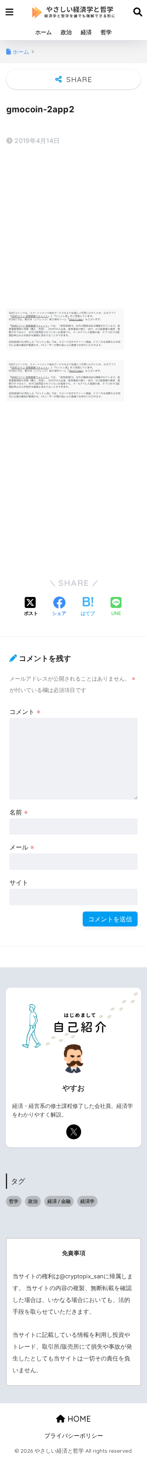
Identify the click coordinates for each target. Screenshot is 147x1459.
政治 (66, 32)
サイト (18, 882)
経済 (86, 32)
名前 (18, 812)
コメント (24, 712)
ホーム (43, 32)
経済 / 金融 (59, 1201)
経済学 (87, 1201)
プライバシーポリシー (73, 1435)
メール (21, 847)
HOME (78, 1419)
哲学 (106, 32)
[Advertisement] (73, 228)
